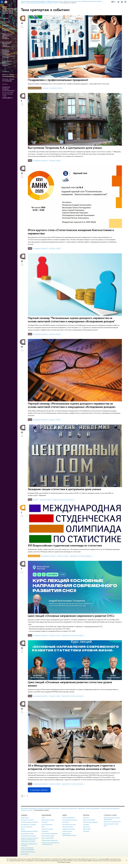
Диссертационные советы (69, 824)
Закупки (23, 829)
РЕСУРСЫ (86, 815)
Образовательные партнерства (50, 840)
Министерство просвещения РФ (112, 821)
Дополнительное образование (49, 833)
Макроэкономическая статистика (8, 29)
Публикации (86, 831)
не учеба (35, 499)
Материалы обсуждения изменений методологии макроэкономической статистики (8, 53)
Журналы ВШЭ (86, 829)
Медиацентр (86, 826)
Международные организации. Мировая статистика (7, 36)
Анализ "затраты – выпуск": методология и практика (7, 63)
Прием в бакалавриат (47, 824)
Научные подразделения (68, 817)
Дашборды (5, 25)
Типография (86, 824)
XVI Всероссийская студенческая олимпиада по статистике (65, 545)
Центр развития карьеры (48, 835)
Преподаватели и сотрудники (28, 824)
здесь (97, 859)
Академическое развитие (68, 829)
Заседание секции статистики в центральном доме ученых (64, 489)
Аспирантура (45, 831)
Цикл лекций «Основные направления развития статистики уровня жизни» (70, 683)
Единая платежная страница (28, 851)
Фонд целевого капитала (27, 833)
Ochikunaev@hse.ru (7, 98)
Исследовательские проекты (69, 820)
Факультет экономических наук (69, 808)
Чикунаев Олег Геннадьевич (8, 80)
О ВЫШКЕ (24, 815)
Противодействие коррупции (28, 835)
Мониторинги (65, 822)
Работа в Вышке (25, 854)
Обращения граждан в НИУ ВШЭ (29, 831)
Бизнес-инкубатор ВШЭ (48, 838)
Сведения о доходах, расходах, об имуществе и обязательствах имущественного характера (29, 839)
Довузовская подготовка (48, 820)
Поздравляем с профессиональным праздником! (58, 80)
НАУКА (64, 815)
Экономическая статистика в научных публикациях (6, 44)
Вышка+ (43, 826)
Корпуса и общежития (26, 826)
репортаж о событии (56, 88)
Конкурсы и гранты (67, 831)
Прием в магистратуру (47, 829)
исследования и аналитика (40, 160)
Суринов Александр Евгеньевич (8, 75)
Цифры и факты (25, 817)
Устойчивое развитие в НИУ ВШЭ (29, 822)
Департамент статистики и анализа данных (64, 499)
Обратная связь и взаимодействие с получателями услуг (50, 843)
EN (114, 1)
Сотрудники (5, 22)
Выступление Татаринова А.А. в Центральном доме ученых (65, 148)
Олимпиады (44, 822)
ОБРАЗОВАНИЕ (46, 815)
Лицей (43, 817)
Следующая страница (38, 790)
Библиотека (86, 817)
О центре (5, 18)
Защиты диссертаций (67, 826)
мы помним (46, 88)
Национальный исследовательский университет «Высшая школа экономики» (40, 808)
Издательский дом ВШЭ (89, 820)
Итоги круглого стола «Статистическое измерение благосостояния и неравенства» (71, 231)
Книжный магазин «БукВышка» (90, 822)
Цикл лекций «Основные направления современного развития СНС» (71, 616)
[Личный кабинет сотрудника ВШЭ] (122, 2)
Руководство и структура (27, 820)
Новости (30, 810)
